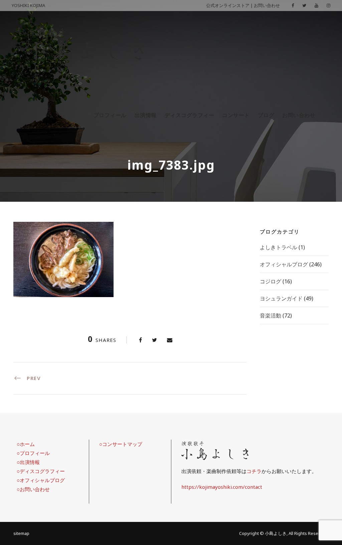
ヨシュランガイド (281, 298)
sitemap (21, 533)
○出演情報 (28, 462)
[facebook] (293, 5)
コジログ (270, 281)
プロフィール (110, 115)
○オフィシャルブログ (41, 480)
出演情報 (146, 115)
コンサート (236, 115)
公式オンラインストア (227, 5)
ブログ (266, 115)
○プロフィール (33, 453)
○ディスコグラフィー (41, 471)
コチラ (254, 471)
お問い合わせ (267, 5)
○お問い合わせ (33, 489)
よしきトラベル (278, 247)
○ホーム (26, 444)
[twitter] (304, 5)
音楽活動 (270, 315)
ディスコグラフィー (189, 115)
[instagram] (328, 5)
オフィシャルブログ (284, 264)
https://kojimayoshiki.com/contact (221, 486)
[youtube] (316, 5)
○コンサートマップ (120, 444)
